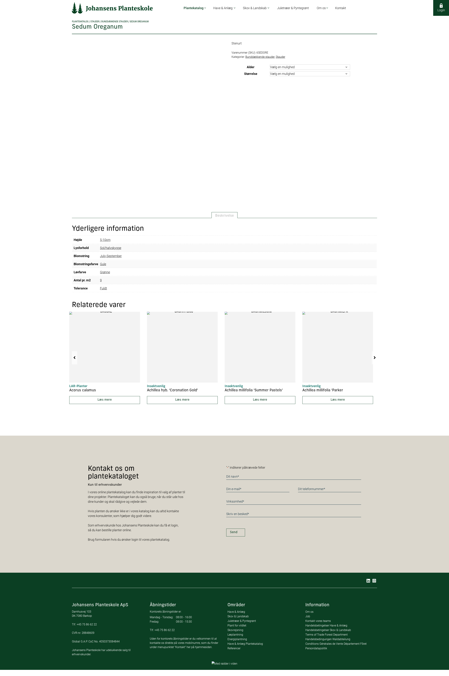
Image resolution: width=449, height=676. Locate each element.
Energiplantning (237, 639)
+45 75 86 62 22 (87, 624)
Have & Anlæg (236, 611)
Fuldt (103, 288)
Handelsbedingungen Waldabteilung (327, 639)
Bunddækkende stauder (114, 22)
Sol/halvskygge (110, 248)
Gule (103, 264)
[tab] (224, 215)
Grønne (105, 272)
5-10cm (105, 240)
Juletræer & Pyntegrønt (241, 621)
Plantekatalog (80, 22)
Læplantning (235, 634)
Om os (309, 611)
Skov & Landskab (238, 616)
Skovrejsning (235, 630)
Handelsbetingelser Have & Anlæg (326, 625)
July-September (111, 256)
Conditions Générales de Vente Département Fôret (336, 643)
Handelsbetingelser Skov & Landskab (328, 630)
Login (441, 10)
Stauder (94, 22)
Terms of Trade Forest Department (326, 634)
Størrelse (250, 74)
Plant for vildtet (236, 625)
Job (307, 616)
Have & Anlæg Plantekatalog (245, 643)
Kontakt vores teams (318, 621)
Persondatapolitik (316, 648)
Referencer (233, 648)
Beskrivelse (224, 216)
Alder (250, 67)
